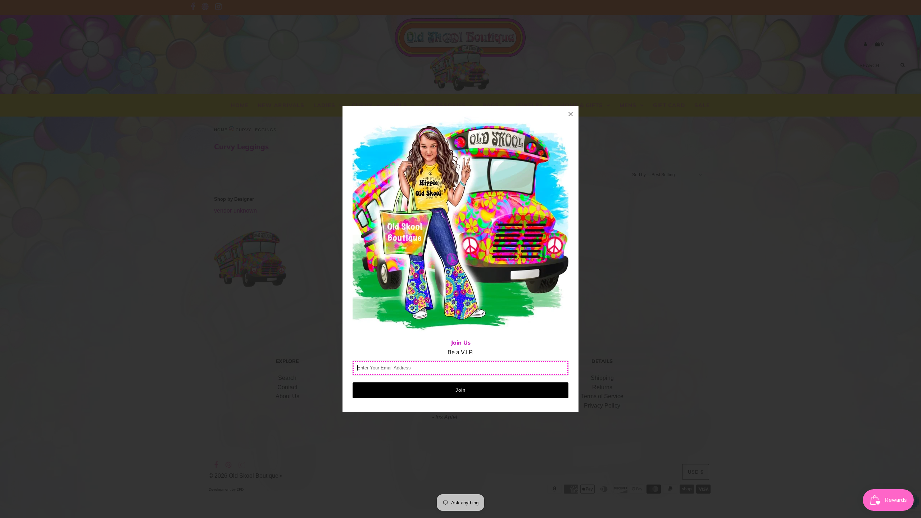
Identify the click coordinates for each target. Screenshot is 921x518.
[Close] (571, 114)
